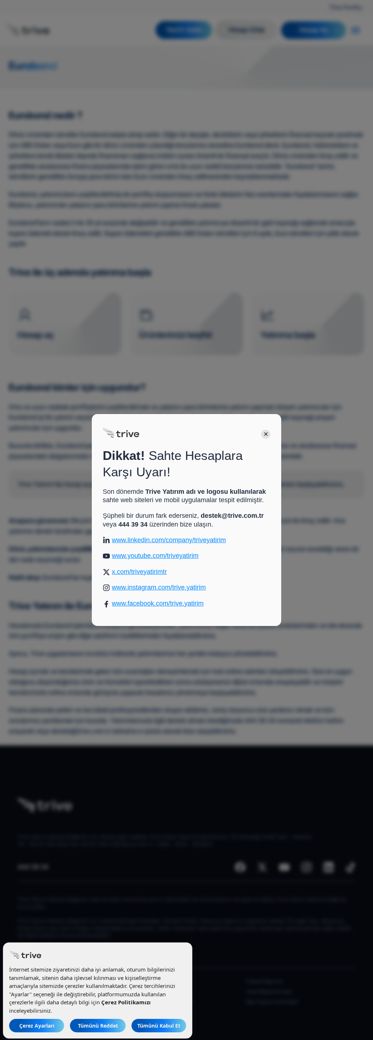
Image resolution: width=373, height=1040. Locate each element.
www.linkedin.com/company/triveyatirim (169, 540)
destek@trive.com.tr (232, 515)
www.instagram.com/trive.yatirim (159, 587)
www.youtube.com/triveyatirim (155, 555)
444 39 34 (133, 524)
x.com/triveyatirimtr (139, 571)
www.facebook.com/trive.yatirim (158, 603)
